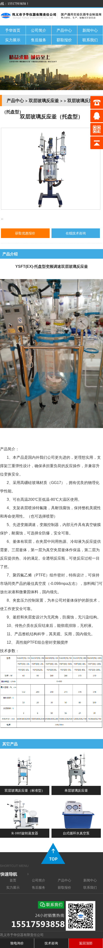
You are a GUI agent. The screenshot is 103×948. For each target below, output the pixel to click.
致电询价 (17, 943)
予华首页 (12, 30)
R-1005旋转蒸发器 (24, 833)
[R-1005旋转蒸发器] (24, 827)
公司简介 (38, 30)
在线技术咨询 (76, 233)
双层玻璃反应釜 (44, 100)
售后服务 (38, 39)
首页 (13, 880)
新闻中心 (90, 30)
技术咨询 (51, 943)
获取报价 (64, 39)
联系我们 (90, 39)
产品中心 (64, 30)
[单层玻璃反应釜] (76, 784)
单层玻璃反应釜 (76, 790)
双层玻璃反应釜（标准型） (25, 790)
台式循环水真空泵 (76, 833)
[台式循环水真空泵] (76, 827)
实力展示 (12, 39)
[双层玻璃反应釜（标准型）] (24, 784)
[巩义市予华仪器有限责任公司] (51, 19)
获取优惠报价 (25, 233)
